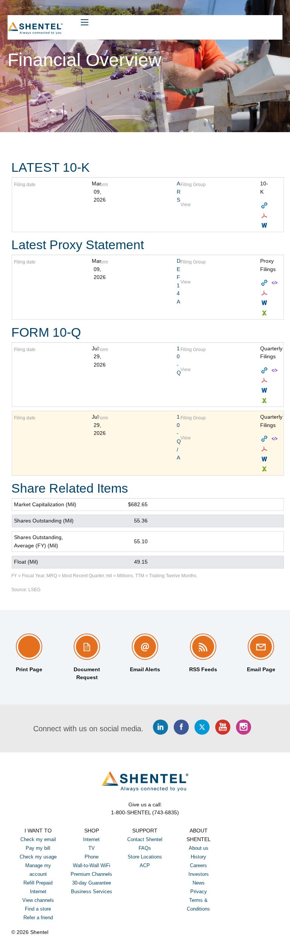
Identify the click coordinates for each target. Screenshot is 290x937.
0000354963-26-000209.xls (265, 400)
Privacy (198, 891)
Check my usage (38, 857)
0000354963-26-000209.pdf (265, 380)
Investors (198, 874)
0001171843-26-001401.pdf (265, 215)
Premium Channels (91, 874)
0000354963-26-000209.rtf (265, 390)
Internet (91, 839)
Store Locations (145, 857)
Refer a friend (38, 917)
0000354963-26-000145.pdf (265, 293)
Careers (198, 865)
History (198, 857)
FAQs (145, 848)
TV (91, 848)
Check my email (38, 839)
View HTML (265, 205)
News (199, 883)
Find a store (38, 909)
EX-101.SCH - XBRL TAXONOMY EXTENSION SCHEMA (275, 283)
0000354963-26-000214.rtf (265, 459)
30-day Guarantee (91, 883)
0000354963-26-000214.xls (265, 469)
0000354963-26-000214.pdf (265, 449)
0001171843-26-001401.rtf (265, 225)
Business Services (91, 891)
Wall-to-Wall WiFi (91, 865)
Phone (92, 857)
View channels (38, 900)
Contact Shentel (144, 839)
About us (198, 848)
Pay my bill (38, 848)
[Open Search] (84, 22)
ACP (145, 865)
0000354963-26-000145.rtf (265, 303)
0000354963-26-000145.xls (265, 313)
